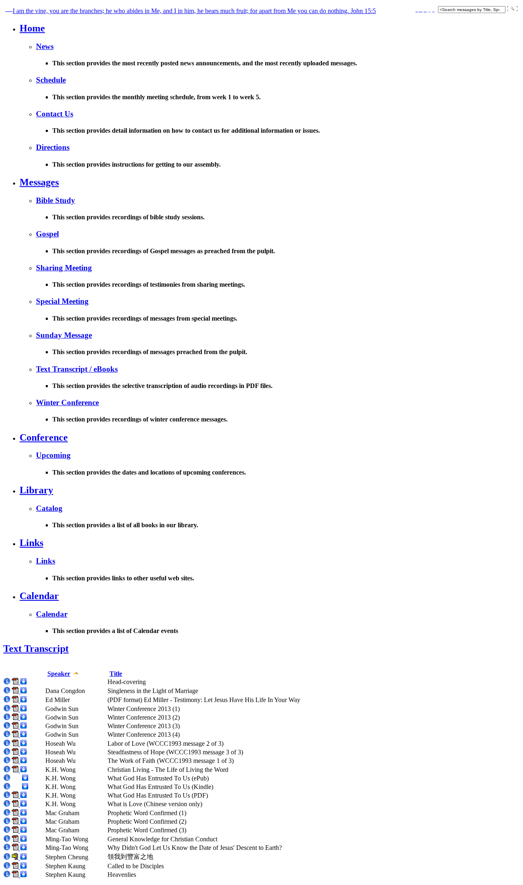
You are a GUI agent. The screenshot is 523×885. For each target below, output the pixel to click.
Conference (44, 437)
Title (116, 673)
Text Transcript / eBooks (77, 369)
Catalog (49, 508)
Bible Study (55, 200)
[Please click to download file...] (23, 682)
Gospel (47, 234)
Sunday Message (64, 335)
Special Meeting (62, 301)
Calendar (39, 596)
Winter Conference (67, 402)
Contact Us (54, 113)
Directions (52, 147)
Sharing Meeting (64, 267)
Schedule (51, 80)
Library (36, 490)
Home (32, 28)
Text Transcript (36, 648)
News (45, 46)
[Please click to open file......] (16, 682)
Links (31, 542)
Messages (39, 182)
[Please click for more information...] (7, 682)
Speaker (58, 673)
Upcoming (53, 455)
